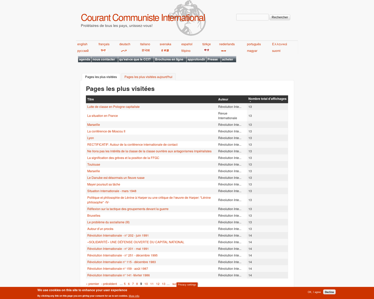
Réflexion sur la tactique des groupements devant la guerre (127, 209)
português (254, 44)
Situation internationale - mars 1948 (111, 191)
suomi (276, 50)
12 (158, 283)
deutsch (124, 44)
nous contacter (104, 59)
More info (134, 295)
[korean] (145, 50)
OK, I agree (314, 291)
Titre (90, 99)
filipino (186, 50)
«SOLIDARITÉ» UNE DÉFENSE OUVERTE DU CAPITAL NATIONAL (135, 242)
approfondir (196, 59)
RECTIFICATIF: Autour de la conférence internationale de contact (132, 144)
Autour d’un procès (100, 228)
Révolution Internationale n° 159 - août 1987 (117, 268)
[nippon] (164, 50)
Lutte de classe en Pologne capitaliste (113, 106)
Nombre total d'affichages (267, 98)
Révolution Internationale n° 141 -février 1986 (118, 275)
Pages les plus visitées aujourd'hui (148, 77)
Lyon (90, 138)
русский (83, 50)
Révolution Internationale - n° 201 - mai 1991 (118, 248)
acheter (227, 59)
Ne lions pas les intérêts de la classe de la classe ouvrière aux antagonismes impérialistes (149, 151)
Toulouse (93, 164)
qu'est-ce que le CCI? (135, 59)
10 (146, 283)
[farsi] (123, 50)
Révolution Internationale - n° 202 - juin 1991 (118, 235)
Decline (329, 291)
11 (152, 283)
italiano (145, 44)
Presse (212, 59)
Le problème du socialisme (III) (108, 222)
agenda (84, 59)
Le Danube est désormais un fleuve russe (116, 177)
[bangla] (223, 50)
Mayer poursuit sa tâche (103, 184)
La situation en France (102, 115)
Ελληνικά (279, 44)
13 (163, 283)
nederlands (227, 44)
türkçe (206, 44)
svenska (165, 44)
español (186, 44)
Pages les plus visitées (102, 77)
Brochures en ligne (169, 59)
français (104, 44)
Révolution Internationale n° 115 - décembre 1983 (121, 262)
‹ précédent (109, 283)
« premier (92, 283)
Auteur (223, 99)
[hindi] (103, 50)
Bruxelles (93, 215)
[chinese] (206, 50)
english (82, 44)
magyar (252, 50)
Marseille (93, 124)
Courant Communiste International (143, 17)
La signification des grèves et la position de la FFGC (123, 157)
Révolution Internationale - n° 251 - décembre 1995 (122, 255)
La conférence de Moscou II (106, 131)
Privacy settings (187, 284)
